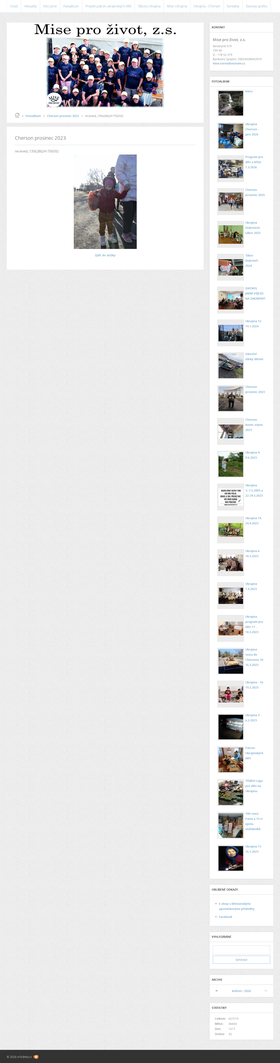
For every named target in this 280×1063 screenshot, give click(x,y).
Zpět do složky (105, 255)
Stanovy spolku (256, 6)
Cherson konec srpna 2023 (254, 425)
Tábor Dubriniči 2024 (251, 260)
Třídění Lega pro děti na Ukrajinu (254, 786)
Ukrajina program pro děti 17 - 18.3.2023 (254, 624)
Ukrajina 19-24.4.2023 (253, 520)
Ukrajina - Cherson (206, 6)
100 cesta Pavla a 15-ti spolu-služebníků (254, 821)
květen (237, 991)
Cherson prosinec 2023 (63, 116)
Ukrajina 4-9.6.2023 (253, 454)
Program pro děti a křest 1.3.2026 (254, 162)
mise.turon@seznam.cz (229, 63)
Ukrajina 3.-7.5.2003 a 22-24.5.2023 (254, 490)
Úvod (14, 6)
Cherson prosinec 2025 (255, 192)
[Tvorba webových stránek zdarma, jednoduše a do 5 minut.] (36, 1057)
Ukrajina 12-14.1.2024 (253, 323)
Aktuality (30, 6)
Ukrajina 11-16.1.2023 (253, 848)
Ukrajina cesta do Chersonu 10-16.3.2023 (254, 657)
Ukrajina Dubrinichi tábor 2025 (253, 228)
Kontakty (233, 6)
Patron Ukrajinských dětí (254, 753)
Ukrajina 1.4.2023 (251, 586)
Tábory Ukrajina (149, 6)
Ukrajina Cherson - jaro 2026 (252, 129)
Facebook (225, 917)
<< (217, 991)
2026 (247, 991)
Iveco (249, 91)
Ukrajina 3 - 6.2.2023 (253, 717)
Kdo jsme (50, 6)
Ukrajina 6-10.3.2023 (253, 553)
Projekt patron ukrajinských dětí (108, 6)
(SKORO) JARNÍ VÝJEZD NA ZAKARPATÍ (255, 293)
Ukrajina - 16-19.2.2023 (254, 684)
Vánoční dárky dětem (254, 356)
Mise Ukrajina (177, 6)
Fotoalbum (71, 6)
